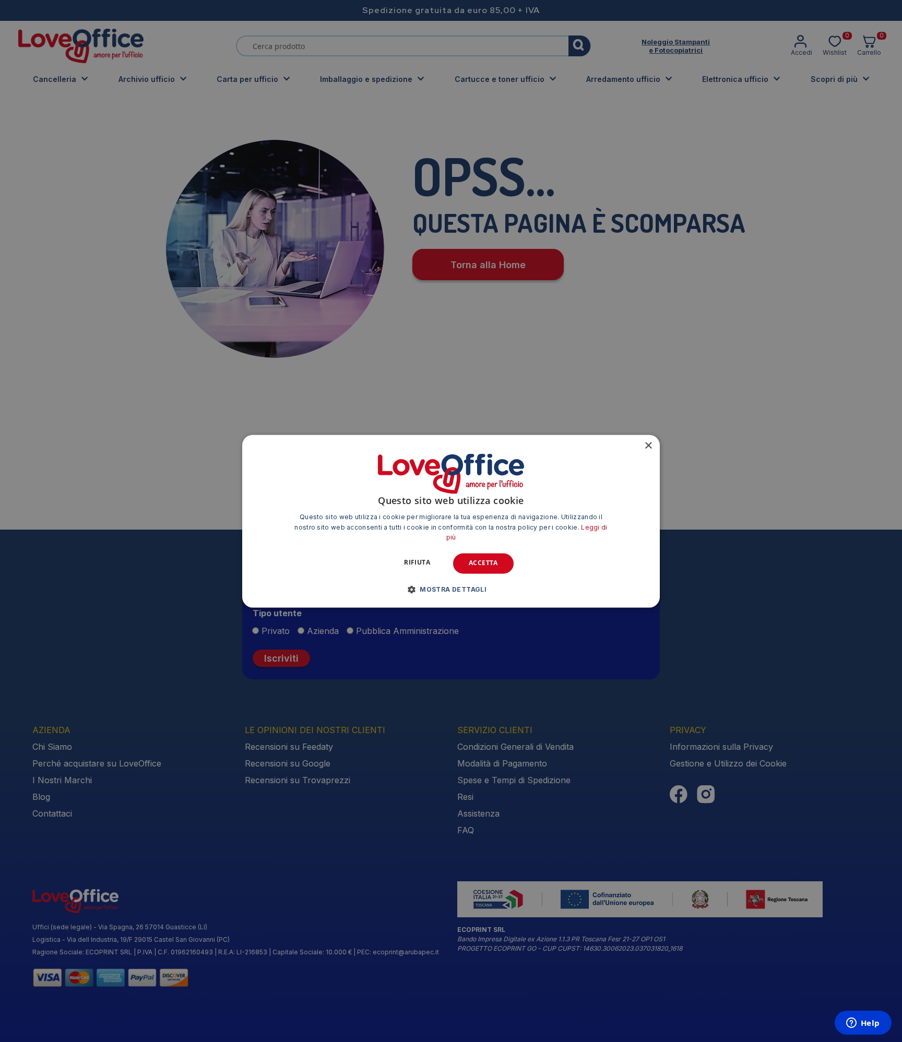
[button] (451, 589)
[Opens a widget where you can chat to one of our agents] (863, 1024)
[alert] (451, 521)
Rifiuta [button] (417, 562)
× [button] (648, 446)
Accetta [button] (483, 563)
